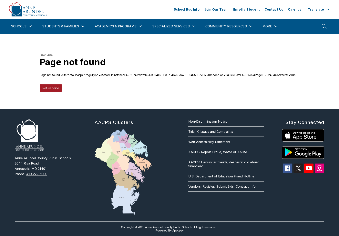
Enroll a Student (246, 9)
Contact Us (274, 9)
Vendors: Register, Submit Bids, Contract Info (222, 186)
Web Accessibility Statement (209, 142)
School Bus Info (187, 9)
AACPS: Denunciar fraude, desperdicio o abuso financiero (223, 164)
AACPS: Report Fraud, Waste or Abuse (217, 152)
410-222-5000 (36, 174)
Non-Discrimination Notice (208, 121)
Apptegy (178, 230)
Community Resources (226, 26)
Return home (51, 88)
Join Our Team (216, 9)
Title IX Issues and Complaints (210, 132)
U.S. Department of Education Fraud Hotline (221, 176)
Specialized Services (171, 26)
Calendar (295, 9)
